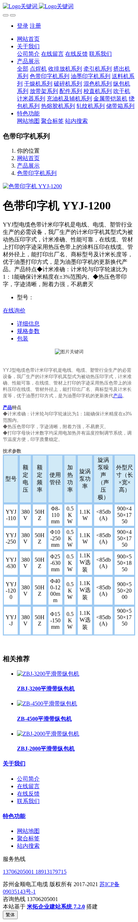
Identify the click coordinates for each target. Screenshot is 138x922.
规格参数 (28, 331)
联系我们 (28, 801)
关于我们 (14, 763)
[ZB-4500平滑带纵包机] (47, 703)
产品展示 (28, 166)
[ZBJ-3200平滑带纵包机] (48, 674)
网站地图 (28, 831)
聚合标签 (28, 838)
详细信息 (28, 324)
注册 (35, 26)
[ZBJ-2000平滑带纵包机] (48, 734)
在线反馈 (28, 794)
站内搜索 (28, 846)
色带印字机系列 (37, 173)
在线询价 (14, 310)
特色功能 (14, 816)
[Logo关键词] (69, 6)
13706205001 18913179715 (35, 872)
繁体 (10, 914)
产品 (117, 395)
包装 (22, 338)
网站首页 (28, 39)
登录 (22, 26)
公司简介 (28, 779)
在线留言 (28, 786)
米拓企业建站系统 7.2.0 (56, 907)
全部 (22, 69)
